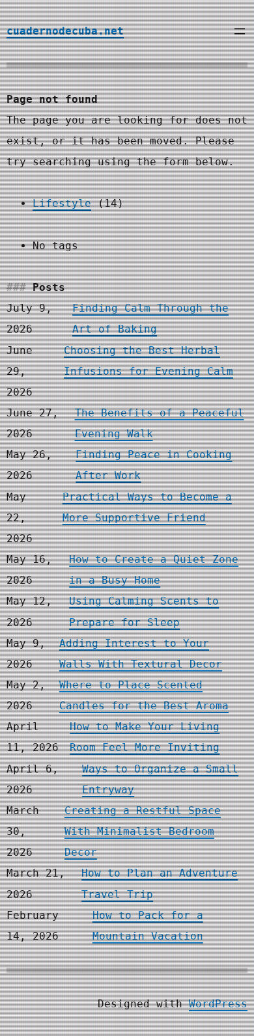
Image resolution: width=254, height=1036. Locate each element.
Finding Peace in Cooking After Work (154, 465)
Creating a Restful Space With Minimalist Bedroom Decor (142, 831)
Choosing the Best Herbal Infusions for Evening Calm (148, 360)
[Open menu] (239, 31)
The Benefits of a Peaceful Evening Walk (159, 423)
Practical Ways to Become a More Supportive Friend (147, 507)
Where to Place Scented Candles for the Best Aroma (144, 695)
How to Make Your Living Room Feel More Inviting (144, 737)
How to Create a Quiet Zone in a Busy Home (153, 569)
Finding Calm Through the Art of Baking (150, 318)
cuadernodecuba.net (65, 31)
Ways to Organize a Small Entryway (160, 779)
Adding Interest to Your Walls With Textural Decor (140, 653)
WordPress (218, 1004)
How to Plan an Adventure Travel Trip (159, 883)
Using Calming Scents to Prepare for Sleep (144, 611)
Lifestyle (62, 203)
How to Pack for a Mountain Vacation (147, 925)
